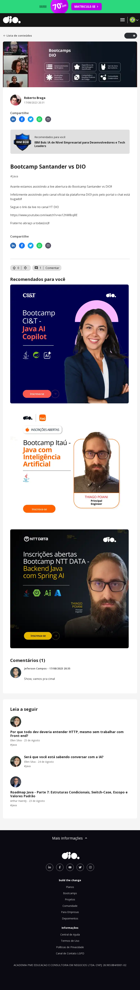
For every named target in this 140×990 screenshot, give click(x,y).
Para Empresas (70, 912)
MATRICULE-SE (84, 7)
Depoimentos (70, 918)
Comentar (52, 268)
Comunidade (70, 906)
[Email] (48, 119)
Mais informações (67, 838)
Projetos (70, 899)
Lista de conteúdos (19, 35)
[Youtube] (70, 867)
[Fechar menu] (122, 20)
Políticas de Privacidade (70, 947)
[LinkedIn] (13, 119)
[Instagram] (90, 867)
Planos (70, 887)
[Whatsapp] (39, 119)
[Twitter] (31, 119)
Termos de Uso (70, 940)
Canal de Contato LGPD (70, 953)
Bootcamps (70, 893)
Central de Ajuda (70, 934)
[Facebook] (22, 119)
